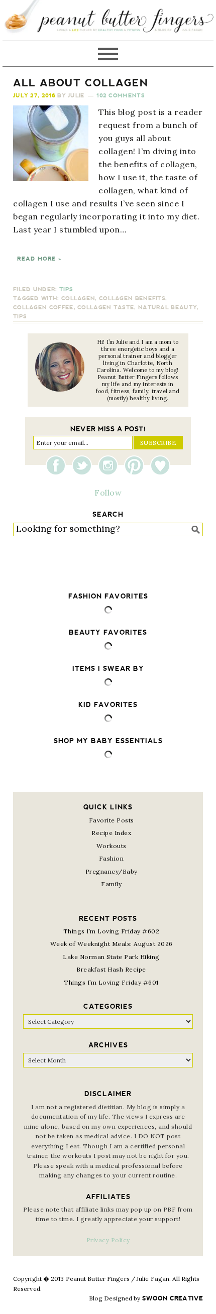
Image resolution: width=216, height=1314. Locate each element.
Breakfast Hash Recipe (111, 969)
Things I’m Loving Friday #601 (111, 982)
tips (20, 316)
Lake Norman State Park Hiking (111, 957)
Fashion (111, 858)
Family (111, 884)
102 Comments (120, 95)
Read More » (39, 259)
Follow (108, 493)
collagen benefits (132, 298)
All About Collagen (80, 83)
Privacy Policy (108, 1240)
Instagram (110, 465)
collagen (78, 298)
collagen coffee (43, 307)
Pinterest (136, 465)
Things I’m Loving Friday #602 (111, 931)
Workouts (111, 846)
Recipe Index (111, 833)
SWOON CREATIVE (172, 1298)
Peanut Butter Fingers (108, 20)
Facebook (58, 465)
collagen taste (105, 307)
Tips (66, 289)
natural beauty (167, 307)
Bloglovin (160, 465)
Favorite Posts (111, 820)
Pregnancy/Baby (111, 871)
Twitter (84, 465)
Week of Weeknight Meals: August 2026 (111, 943)
